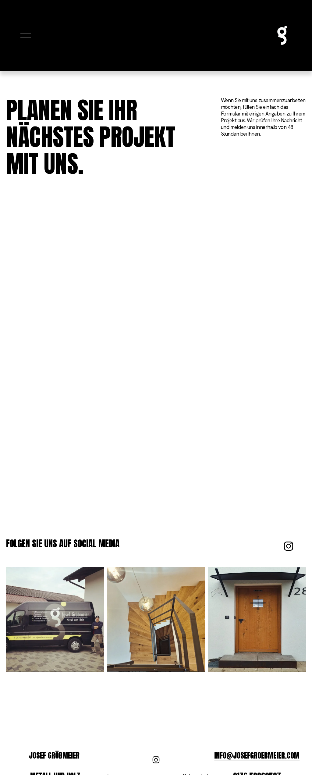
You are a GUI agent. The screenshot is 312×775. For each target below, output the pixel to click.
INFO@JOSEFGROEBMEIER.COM (257, 755)
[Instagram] (288, 546)
